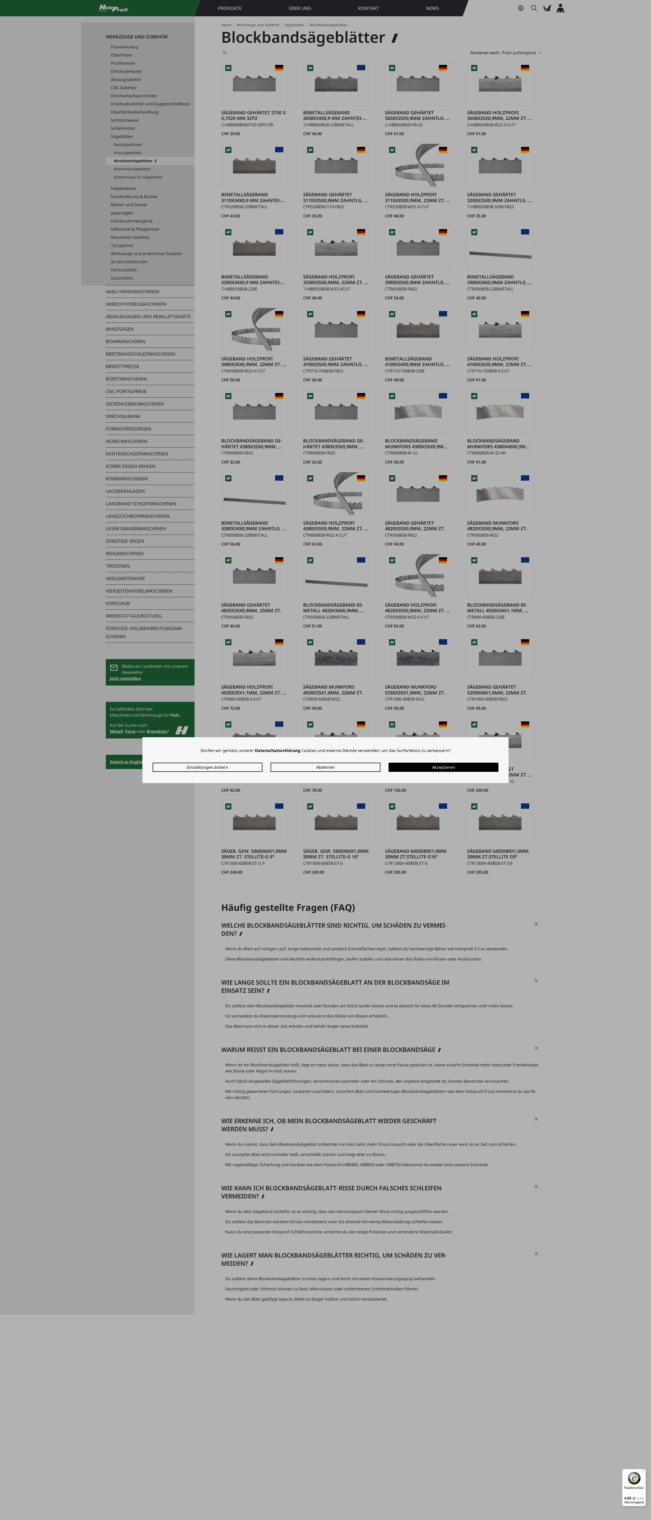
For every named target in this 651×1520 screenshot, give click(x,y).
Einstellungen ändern (207, 767)
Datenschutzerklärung (277, 750)
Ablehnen (325, 767)
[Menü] (643, 1472)
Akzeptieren (443, 767)
